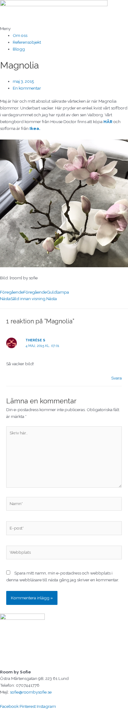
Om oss (20, 35)
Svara (116, 377)
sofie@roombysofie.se (31, 692)
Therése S (35, 340)
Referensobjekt (27, 42)
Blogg (19, 49)
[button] (64, 28)
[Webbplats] (64, 553)
